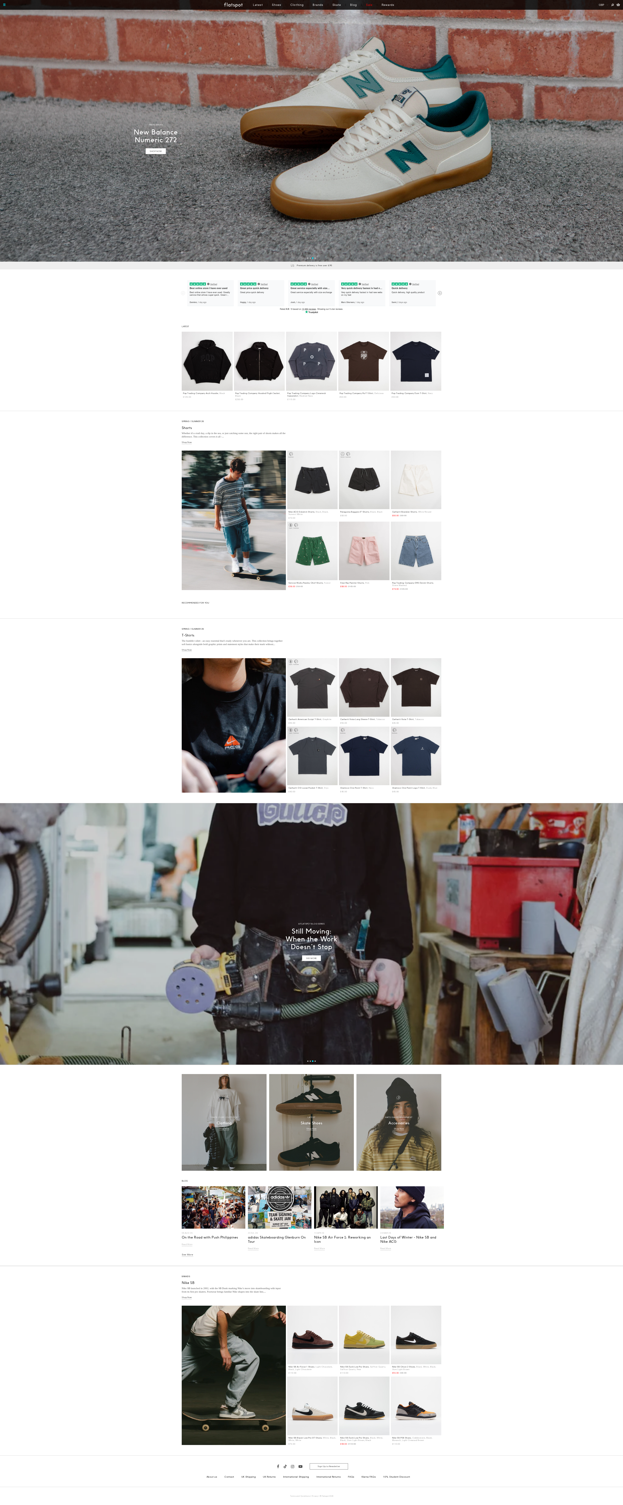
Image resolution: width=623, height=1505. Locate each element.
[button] (367, 710)
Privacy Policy (281, 793)
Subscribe (303, 769)
